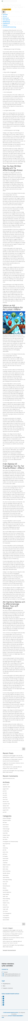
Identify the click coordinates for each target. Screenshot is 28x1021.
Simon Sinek (5, 900)
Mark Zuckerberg (6, 871)
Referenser (6, 18)
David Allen (5, 833)
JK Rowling (5, 856)
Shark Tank (5, 896)
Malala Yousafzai (6, 864)
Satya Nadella (6, 894)
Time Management (7, 913)
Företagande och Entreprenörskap (10, 841)
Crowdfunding (6, 831)
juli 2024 (4, 791)
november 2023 (6, 803)
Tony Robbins (6, 915)
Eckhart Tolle (5, 837)
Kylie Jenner (5, 860)
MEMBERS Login (6, 9)
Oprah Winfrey (6, 877)
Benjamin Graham (7, 820)
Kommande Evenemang (9, 27)
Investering (5, 848)
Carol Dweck (5, 826)
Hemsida (5, 14)
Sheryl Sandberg (6, 898)
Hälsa (4, 845)
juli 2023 (4, 812)
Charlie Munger (6, 828)
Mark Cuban (5, 869)
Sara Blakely (5, 890)
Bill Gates (5, 822)
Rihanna (4, 888)
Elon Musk (5, 839)
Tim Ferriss (5, 911)
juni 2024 (5, 793)
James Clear (5, 852)
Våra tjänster (6, 20)
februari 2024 (6, 801)
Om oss (5, 16)
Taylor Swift (5, 909)
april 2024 (5, 797)
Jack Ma (4, 850)
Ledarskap (5, 862)
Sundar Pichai (6, 907)
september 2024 (6, 786)
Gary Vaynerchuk (6, 843)
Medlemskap (6, 21)
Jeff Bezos (5, 854)
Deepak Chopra (6, 835)
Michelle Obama (6, 873)
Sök (23, 749)
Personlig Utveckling (7, 879)
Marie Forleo (5, 867)
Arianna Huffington (7, 818)
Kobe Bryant (5, 858)
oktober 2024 (6, 784)
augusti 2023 (5, 810)
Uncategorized (6, 917)
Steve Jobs (5, 905)
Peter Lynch (5, 881)
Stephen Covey (6, 902)
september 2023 (6, 808)
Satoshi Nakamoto (7, 892)
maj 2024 (5, 795)
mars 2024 (5, 799)
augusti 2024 (5, 789)
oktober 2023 (6, 805)
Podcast (5, 25)
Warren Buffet (6, 919)
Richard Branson (6, 886)
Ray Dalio (5, 883)
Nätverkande (5, 875)
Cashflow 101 (6, 23)
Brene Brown (6, 824)
